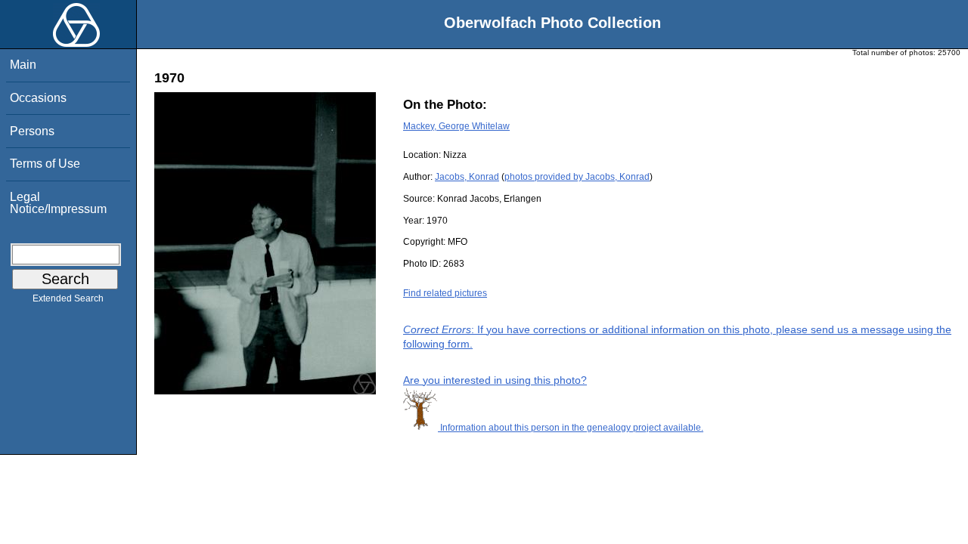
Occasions (38, 97)
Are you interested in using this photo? (495, 380)
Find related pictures (445, 293)
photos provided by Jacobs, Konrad (577, 177)
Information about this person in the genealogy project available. (570, 427)
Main (23, 64)
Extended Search (68, 298)
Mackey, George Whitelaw (456, 126)
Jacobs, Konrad (467, 177)
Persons (32, 131)
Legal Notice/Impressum (58, 202)
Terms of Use (45, 163)
